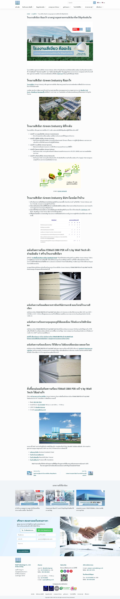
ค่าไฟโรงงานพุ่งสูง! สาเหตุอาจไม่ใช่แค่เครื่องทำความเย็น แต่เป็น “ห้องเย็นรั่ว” (27, 509)
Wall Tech (60, 74)
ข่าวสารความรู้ (88, 7)
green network (62, 191)
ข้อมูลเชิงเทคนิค (40, 7)
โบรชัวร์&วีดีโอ (77, 7)
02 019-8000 (44, 570)
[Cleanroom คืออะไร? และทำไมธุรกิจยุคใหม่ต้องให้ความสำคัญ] (60, 498)
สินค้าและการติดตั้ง (27, 7)
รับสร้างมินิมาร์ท (34, 460)
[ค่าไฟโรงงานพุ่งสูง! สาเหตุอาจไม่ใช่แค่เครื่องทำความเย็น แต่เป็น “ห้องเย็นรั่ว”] (29, 498)
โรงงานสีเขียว (30, 84)
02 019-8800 (44, 578)
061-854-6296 (91, 579)
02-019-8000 (41, 405)
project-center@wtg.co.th (95, 568)
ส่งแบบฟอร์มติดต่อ (23, 551)
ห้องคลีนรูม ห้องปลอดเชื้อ (38, 92)
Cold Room (84, 210)
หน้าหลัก (17, 7)
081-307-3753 (91, 570)
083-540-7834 (37, 402)
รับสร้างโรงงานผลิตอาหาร (37, 455)
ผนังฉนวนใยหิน (34, 452)
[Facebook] (64, 571)
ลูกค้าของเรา (66, 7)
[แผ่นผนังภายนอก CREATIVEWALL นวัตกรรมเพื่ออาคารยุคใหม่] (90, 498)
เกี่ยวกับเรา (99, 7)
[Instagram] (68, 571)
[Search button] (94, 2)
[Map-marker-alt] (71, 571)
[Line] (61, 571)
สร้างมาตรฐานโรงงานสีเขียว (38, 396)
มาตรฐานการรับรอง (54, 7)
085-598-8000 (46, 572)
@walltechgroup (40, 407)
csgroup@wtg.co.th (40, 410)
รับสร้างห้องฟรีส (34, 457)
